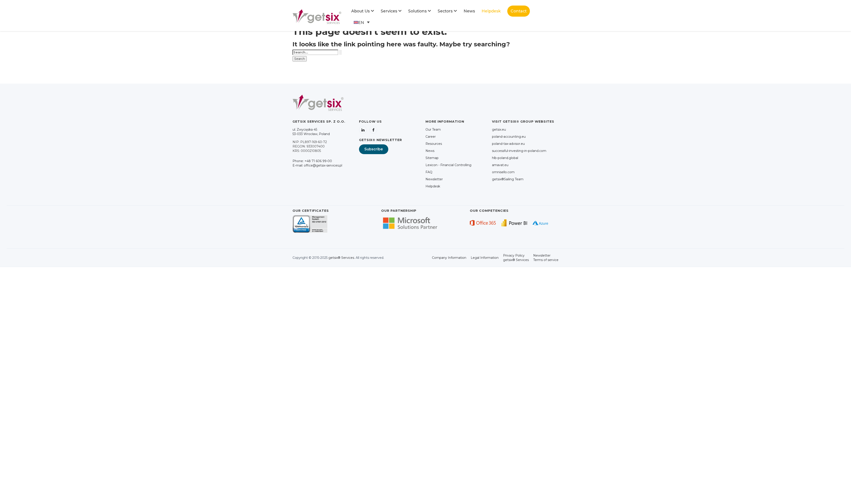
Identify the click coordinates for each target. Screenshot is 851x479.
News (469, 11)
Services (389, 11)
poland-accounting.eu (509, 137)
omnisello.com (503, 172)
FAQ (429, 172)
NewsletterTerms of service (545, 257)
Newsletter (434, 179)
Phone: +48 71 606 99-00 (312, 161)
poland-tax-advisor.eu (508, 144)
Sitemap (432, 158)
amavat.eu (500, 165)
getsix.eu (499, 130)
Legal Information (485, 258)
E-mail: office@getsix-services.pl (317, 165)
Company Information (449, 258)
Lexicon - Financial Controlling (448, 165)
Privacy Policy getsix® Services (516, 257)
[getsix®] (317, 16)
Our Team (433, 130)
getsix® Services (341, 258)
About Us (360, 11)
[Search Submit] (340, 52)
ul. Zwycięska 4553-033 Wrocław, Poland (311, 132)
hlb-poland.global (505, 158)
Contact (519, 11)
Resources (434, 144)
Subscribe (373, 149)
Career (431, 137)
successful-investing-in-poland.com (519, 151)
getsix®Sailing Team (507, 179)
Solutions (417, 11)
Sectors (445, 11)
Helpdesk (491, 11)
